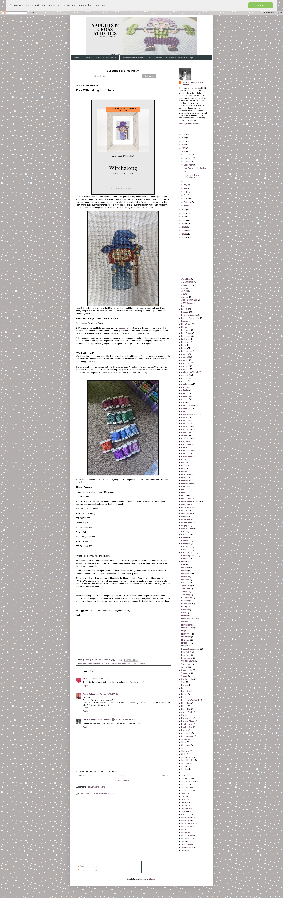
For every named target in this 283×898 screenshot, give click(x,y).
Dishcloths (185, 441)
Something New (187, 760)
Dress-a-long (186, 456)
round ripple (186, 733)
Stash (183, 766)
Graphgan (185, 526)
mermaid (184, 622)
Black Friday (186, 324)
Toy (182, 796)
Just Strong (185, 595)
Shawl (183, 742)
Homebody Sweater (189, 556)
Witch (183, 829)
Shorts (183, 748)
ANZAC (184, 294)
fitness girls (185, 487)
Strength (184, 784)
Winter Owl (185, 820)
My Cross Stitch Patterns (106, 58)
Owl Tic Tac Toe (187, 679)
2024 (184, 138)
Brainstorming (186, 351)
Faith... (85, 678)
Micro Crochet (186, 625)
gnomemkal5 (186, 514)
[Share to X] (130, 660)
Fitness (184, 480)
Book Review (186, 336)
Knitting (184, 607)
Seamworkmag (187, 736)
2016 (184, 220)
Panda (184, 688)
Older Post (165, 776)
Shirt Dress (185, 745)
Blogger (152, 879)
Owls (183, 682)
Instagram (185, 580)
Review (184, 730)
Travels (184, 799)
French (184, 496)
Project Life (185, 709)
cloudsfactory (186, 384)
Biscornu (184, 321)
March (186, 199)
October (187, 162)
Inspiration (185, 577)
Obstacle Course (188, 661)
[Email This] (125, 660)
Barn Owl (185, 309)
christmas (185, 369)
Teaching (185, 793)
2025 (184, 134)
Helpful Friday (186, 550)
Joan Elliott (185, 589)
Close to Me (186, 375)
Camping (185, 354)
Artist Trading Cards (189, 300)
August (187, 181)
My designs (185, 643)
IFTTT (183, 562)
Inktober (184, 571)
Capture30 (185, 357)
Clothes (184, 381)
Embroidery (186, 465)
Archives (184, 297)
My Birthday (186, 637)
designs (184, 435)
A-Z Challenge (187, 282)
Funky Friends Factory (190, 502)
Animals (184, 291)
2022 (184, 145)
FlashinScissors (90, 694)
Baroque (184, 312)
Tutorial (184, 805)
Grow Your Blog (187, 529)
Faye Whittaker (187, 474)
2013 (184, 231)
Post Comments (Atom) (96, 787)
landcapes (185, 610)
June (186, 188)
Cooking (184, 393)
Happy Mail (185, 541)
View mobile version (123, 780)
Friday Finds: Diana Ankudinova (191, 176)
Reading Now (186, 724)
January (187, 205)
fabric (183, 468)
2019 (184, 210)
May (186, 192)
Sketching (185, 751)
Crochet (184, 417)
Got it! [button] (260, 5)
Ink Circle (185, 568)
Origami (184, 676)
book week (185, 339)
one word (185, 667)
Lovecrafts (185, 616)
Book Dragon (186, 333)
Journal (184, 592)
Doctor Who (186, 444)
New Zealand (186, 658)
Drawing (184, 453)
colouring (185, 390)
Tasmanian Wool (188, 790)
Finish (183, 478)
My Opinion (185, 646)
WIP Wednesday (188, 823)
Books (183, 345)
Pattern (184, 694)
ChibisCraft (185, 363)
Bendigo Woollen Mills (190, 318)
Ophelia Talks (186, 670)
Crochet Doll (186, 420)
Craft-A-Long (186, 408)
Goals (183, 517)
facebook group (124, 328)
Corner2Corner (187, 396)
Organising (185, 673)
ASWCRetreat (186, 303)
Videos (184, 811)
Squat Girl (185, 763)
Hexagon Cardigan (189, 553)
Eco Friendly (186, 462)
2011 (184, 237)
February (187, 202)
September (188, 165)
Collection (185, 387)
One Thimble (186, 664)
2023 (184, 141)
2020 (184, 152)
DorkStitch (185, 447)
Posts (81, 866)
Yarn (183, 841)
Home (76, 58)
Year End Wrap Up (188, 844)
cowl (183, 402)
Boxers (184, 348)
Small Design (186, 757)
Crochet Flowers (187, 423)
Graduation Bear (188, 520)
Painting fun (188, 171)
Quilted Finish (186, 712)
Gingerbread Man (188, 507)
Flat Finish (185, 489)
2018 (184, 213)
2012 (184, 234)
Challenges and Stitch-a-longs (179, 58)
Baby (183, 306)
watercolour (186, 814)
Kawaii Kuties (186, 598)
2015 (184, 224)
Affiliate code (186, 285)
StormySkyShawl (188, 781)
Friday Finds (186, 498)
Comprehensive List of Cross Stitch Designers (142, 58)
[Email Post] (120, 660)
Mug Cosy (185, 631)
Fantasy (184, 471)
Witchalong (141, 663)
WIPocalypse (186, 826)
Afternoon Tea (186, 288)
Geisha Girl (185, 505)
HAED (183, 532)
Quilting (184, 715)
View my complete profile (189, 124)
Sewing (184, 739)
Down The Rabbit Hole (190, 450)
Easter (183, 459)
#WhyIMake (186, 279)
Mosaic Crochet (187, 628)
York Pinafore (186, 848)
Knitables (185, 601)
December (188, 155)
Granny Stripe (186, 523)
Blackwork (185, 327)
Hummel (184, 559)
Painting (184, 685)
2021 (184, 148)
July (185, 185)
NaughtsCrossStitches (109, 663)
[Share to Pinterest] (136, 660)
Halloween (185, 535)
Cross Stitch (186, 429)
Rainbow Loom (187, 718)
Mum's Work (186, 634)
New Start (185, 655)
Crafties (184, 411)
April (186, 195)
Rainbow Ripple (187, 721)
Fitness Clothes (187, 483)
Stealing (184, 769)
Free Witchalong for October (195, 168)
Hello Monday (186, 547)
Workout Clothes (188, 838)
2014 (184, 227)
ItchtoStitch (185, 583)
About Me (87, 58)
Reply (85, 686)
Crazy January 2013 (189, 414)
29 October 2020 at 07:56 (107, 694)
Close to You (186, 378)
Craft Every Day (187, 405)
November (188, 158)
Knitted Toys (186, 604)
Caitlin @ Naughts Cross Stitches (97, 720)
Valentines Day (187, 808)
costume (184, 399)
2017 (184, 217)
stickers (184, 775)
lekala (183, 613)
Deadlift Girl (186, 432)
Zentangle (185, 850)
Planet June (186, 703)
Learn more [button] (101, 5)
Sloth (183, 754)
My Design (96, 663)
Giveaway (185, 511)
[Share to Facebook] (133, 660)
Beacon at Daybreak (189, 315)
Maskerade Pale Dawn (190, 619)
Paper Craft (185, 691)
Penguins (185, 697)
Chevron (184, 360)
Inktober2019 (186, 574)
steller (183, 772)
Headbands (186, 544)
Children (184, 366)
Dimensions (186, 438)
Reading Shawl (187, 727)
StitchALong (132, 663)
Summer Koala (187, 787)
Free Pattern (87, 663)
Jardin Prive (186, 586)
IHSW (183, 565)
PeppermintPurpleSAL (190, 700)
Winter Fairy (186, 817)
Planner (184, 706)
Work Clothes (186, 835)
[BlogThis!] (128, 660)
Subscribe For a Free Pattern (123, 71)
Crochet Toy (186, 426)
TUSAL (184, 802)
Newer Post (81, 776)
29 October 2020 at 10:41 (125, 720)
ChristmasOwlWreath (189, 372)
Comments (83, 871)
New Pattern (122, 663)
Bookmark (185, 342)
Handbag (185, 538)
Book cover (185, 330)
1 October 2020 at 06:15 (99, 678)
